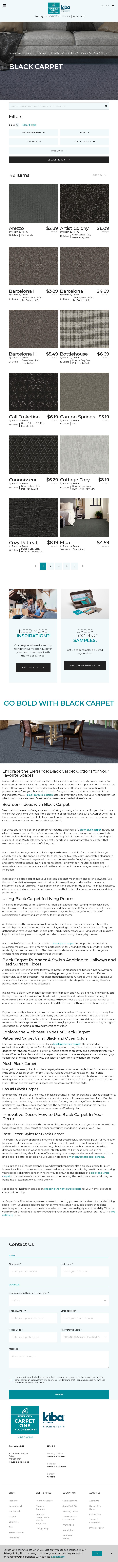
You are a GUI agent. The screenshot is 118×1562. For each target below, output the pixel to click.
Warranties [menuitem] (68, 1525)
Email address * (68, 1311)
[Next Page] (82, 566)
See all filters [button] (57, 159)
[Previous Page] (35, 566)
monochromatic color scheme (86, 1157)
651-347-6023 (79, 16)
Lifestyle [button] (31, 141)
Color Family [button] (83, 141)
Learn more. (58, 1556)
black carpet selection (40, 795)
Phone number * (17, 1311)
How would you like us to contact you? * (29, 1293)
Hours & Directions (19, 1462)
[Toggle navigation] (4, 6)
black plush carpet (90, 829)
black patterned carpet (66, 1044)
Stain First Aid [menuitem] (69, 1506)
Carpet (42, 53)
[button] (102, 6)
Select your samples (82, 665)
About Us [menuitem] (94, 1500)
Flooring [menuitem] (13, 1500)
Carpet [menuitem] (12, 1516)
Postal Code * (15, 1330)
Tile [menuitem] (11, 1527)
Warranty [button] (57, 150)
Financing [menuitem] (14, 1537)
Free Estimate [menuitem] (16, 1532)
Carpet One (15, 53)
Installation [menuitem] (68, 1530)
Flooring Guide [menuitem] (70, 1511)
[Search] (106, 106)
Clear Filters (29, 125)
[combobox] (56, 106)
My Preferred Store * (71, 1330)
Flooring (30, 53)
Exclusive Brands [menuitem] (67, 1537)
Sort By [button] (97, 175)
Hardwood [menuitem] (14, 1511)
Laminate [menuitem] (14, 1522)
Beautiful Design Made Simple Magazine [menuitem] (43, 1519)
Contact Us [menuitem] (95, 1514)
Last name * (67, 1264)
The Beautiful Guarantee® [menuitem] (69, 1518)
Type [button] (82, 132)
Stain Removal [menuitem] (69, 1500)
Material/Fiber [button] (31, 132)
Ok (97, 1553)
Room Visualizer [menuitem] (44, 1500)
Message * (14, 1349)
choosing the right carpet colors (62, 1188)
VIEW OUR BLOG (30, 667)
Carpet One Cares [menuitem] (95, 1507)
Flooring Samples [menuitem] (40, 1507)
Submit (59, 1394)
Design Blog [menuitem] (42, 1528)
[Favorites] (107, 6)
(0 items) (113, 6)
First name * (15, 1264)
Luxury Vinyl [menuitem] (15, 1506)
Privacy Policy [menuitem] (96, 1528)
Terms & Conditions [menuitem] (95, 1521)
